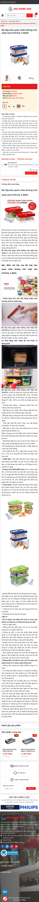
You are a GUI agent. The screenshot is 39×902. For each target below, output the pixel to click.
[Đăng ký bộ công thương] (9, 853)
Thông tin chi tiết (9, 180)
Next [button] (36, 746)
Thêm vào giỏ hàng (31, 173)
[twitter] (7, 846)
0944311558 (7, 840)
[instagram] (12, 846)
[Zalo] (5, 892)
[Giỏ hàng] (35, 15)
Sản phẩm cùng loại (11, 732)
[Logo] (19, 9)
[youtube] (16, 846)
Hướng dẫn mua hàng (10, 184)
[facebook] (2, 846)
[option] (8, 78)
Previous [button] (2, 746)
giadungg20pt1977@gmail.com (13, 842)
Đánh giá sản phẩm (11, 725)
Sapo (24, 900)
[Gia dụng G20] (10, 807)
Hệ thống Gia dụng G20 (8, 2)
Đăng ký (31, 788)
